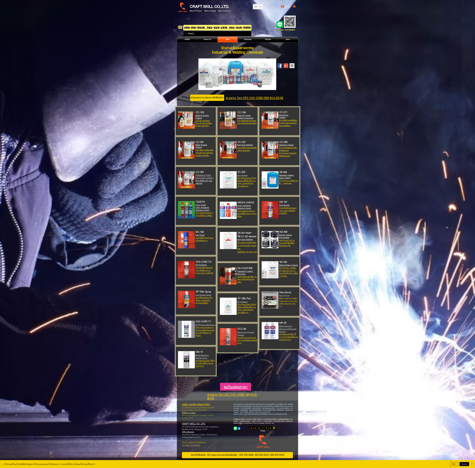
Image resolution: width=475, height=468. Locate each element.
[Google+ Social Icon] (286, 65)
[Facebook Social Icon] (279, 65)
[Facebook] (239, 428)
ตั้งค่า (454, 464)
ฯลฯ (272, 423)
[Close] (472, 464)
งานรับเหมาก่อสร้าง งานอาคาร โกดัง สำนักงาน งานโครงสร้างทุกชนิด (255, 419)
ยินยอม (464, 464)
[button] (294, 5)
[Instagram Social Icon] (292, 65)
